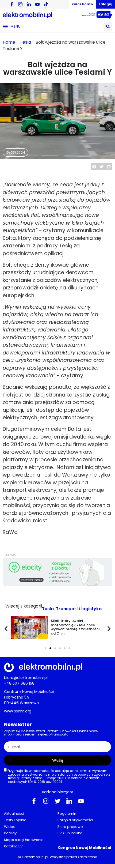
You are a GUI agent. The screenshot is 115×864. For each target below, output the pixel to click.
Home (9, 42)
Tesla (25, 42)
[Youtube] (81, 801)
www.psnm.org (17, 711)
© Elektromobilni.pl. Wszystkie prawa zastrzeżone (57, 857)
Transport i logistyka (79, 609)
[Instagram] (46, 801)
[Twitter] (57, 801)
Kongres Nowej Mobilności (84, 847)
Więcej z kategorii (23, 606)
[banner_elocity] (57, 585)
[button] (107, 26)
